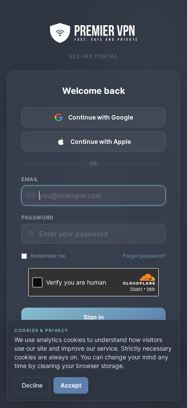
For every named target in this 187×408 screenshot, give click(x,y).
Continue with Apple (100, 141)
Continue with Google (100, 117)
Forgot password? (144, 255)
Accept (70, 385)
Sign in (93, 317)
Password (37, 217)
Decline (32, 385)
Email (30, 179)
